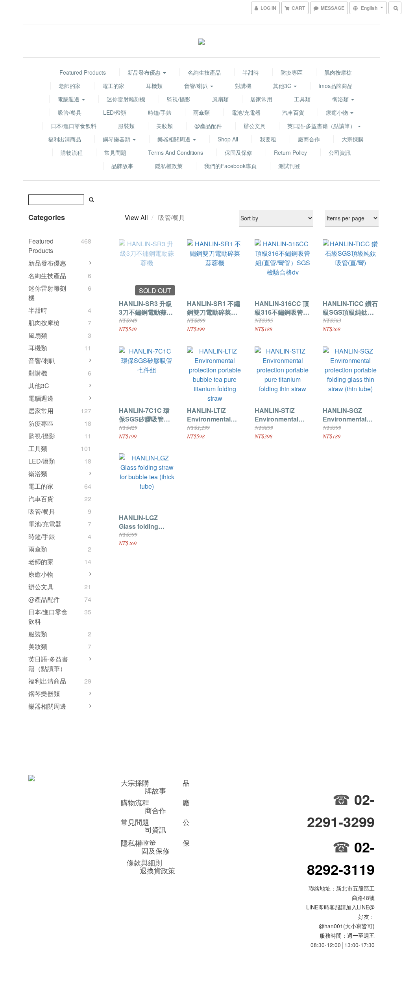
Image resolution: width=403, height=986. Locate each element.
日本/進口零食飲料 (73, 126)
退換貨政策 (157, 870)
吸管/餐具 (69, 112)
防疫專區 (292, 72)
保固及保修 (238, 152)
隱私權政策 (169, 166)
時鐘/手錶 (160, 112)
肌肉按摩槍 (338, 72)
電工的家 (113, 86)
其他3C (283, 86)
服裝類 (126, 126)
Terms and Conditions (175, 152)
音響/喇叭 (196, 86)
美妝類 (164, 126)
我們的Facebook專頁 (230, 166)
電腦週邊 (69, 99)
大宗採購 (353, 139)
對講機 (243, 86)
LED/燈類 (114, 112)
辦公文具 (255, 126)
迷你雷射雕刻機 (126, 99)
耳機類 (154, 86)
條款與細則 (144, 862)
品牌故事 (122, 166)
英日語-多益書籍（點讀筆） (322, 126)
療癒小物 (337, 112)
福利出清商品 (64, 139)
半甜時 (250, 72)
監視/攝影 (178, 99)
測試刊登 (289, 166)
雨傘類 (201, 112)
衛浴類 (341, 99)
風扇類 (220, 99)
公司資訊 (340, 152)
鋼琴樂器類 (117, 139)
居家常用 (261, 99)
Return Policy (290, 152)
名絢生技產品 (204, 72)
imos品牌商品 (335, 86)
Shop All (228, 139)
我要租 (268, 139)
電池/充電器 (246, 112)
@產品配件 (208, 126)
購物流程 (72, 152)
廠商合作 (309, 139)
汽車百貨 (293, 112)
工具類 (302, 99)
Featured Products (82, 72)
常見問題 (115, 152)
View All (136, 217)
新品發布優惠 (145, 72)
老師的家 (70, 86)
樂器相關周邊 (174, 139)
